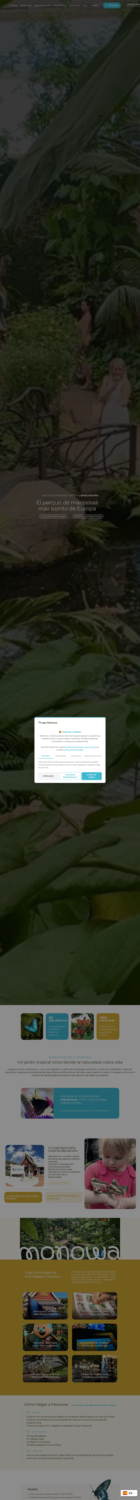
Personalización (92, 756)
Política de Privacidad (73, 750)
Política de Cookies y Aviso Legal (80, 747)
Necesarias (61, 756)
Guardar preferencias (70, 776)
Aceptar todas (91, 776)
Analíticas (76, 756)
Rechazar (48, 776)
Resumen (46, 756)
